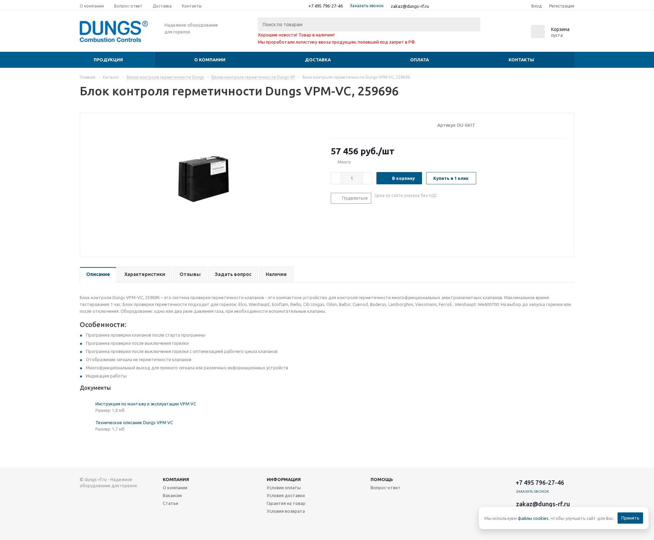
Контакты (521, 59)
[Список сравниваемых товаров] (499, 33)
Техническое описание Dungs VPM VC (134, 422)
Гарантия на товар (286, 503)
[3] (347, 124)
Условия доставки (286, 495)
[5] (360, 124)
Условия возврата (286, 511)
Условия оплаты (284, 487)
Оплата (419, 59)
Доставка (318, 59)
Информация (284, 479)
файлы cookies (533, 518)
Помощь (382, 479)
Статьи (170, 503)
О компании (209, 59)
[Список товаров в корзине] (551, 36)
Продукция (108, 59)
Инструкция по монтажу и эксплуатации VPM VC (145, 403)
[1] (334, 124)
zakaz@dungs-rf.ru (410, 6)
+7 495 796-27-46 (325, 5)
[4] (353, 124)
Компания (176, 479)
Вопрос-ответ (386, 487)
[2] (340, 124)
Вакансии (172, 495)
